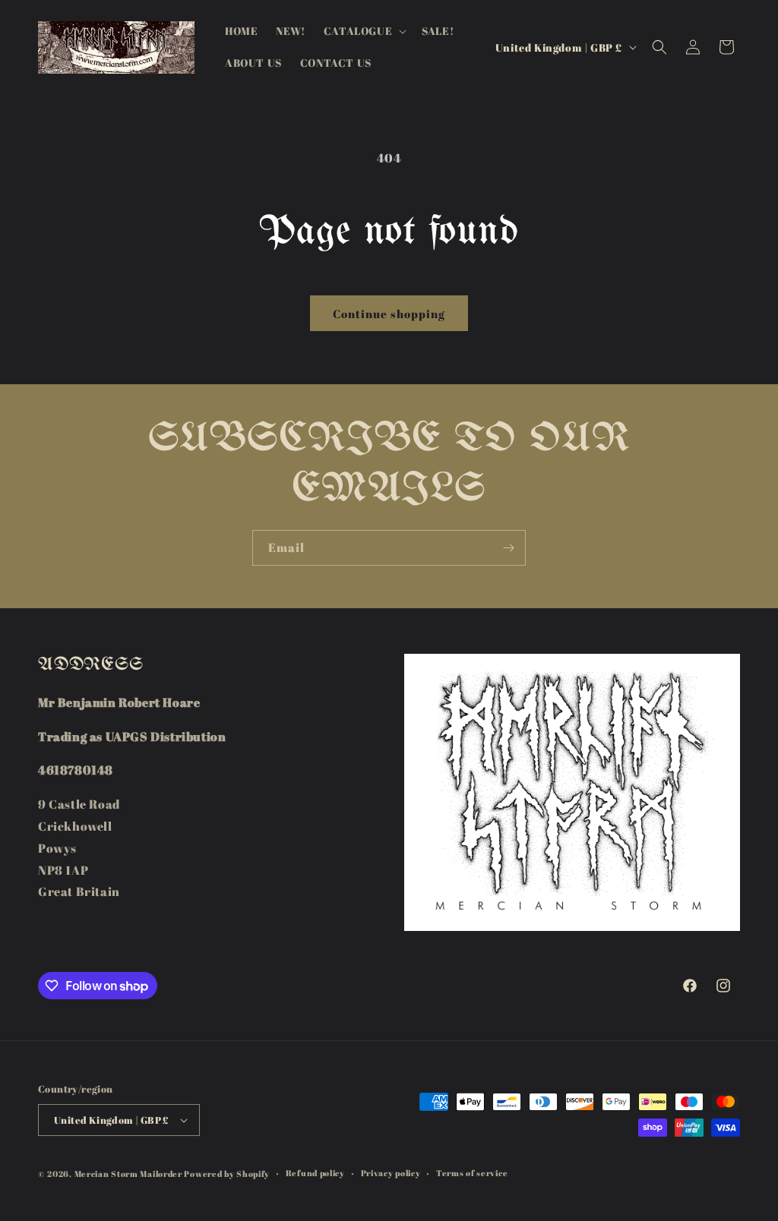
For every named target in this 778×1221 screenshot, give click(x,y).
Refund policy (315, 1172)
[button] (364, 31)
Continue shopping (389, 313)
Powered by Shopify (227, 1173)
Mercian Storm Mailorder (128, 1173)
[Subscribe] (508, 548)
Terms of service (472, 1172)
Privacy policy (391, 1172)
